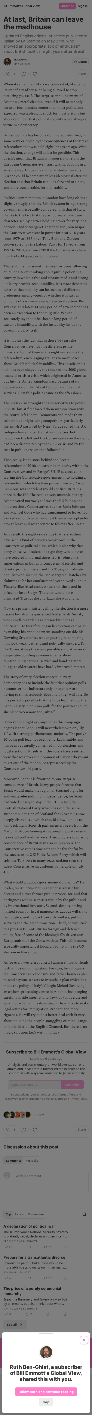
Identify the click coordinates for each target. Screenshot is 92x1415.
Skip (46, 1402)
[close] (84, 1340)
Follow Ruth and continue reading (46, 1391)
